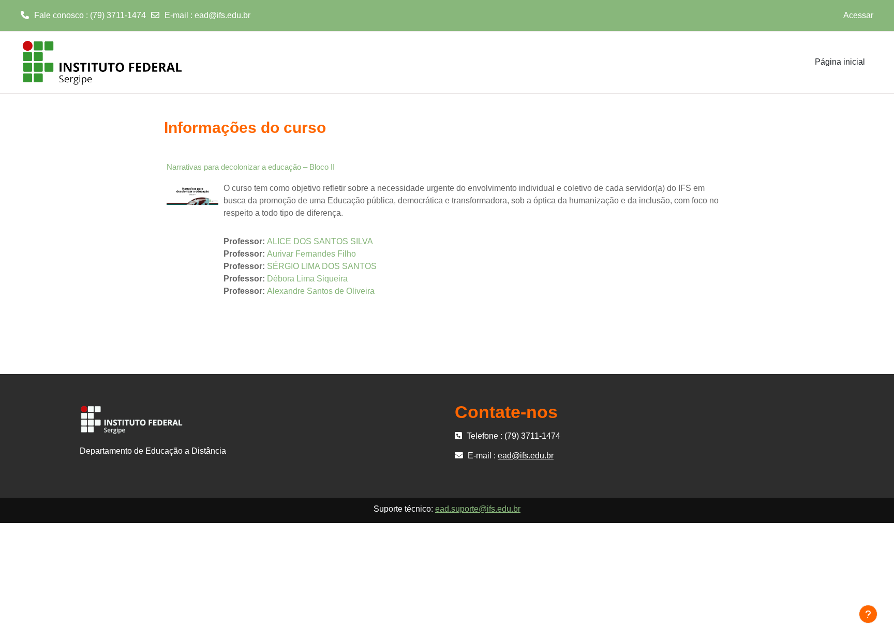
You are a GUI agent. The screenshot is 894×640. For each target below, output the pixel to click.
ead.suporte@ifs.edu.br (477, 508)
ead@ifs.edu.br (222, 15)
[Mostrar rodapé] (868, 614)
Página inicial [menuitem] (840, 61)
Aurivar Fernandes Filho (311, 253)
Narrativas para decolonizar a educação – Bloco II (251, 166)
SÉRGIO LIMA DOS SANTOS (322, 266)
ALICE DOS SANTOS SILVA (320, 241)
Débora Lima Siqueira (307, 278)
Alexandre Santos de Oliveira (321, 291)
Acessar (858, 15)
